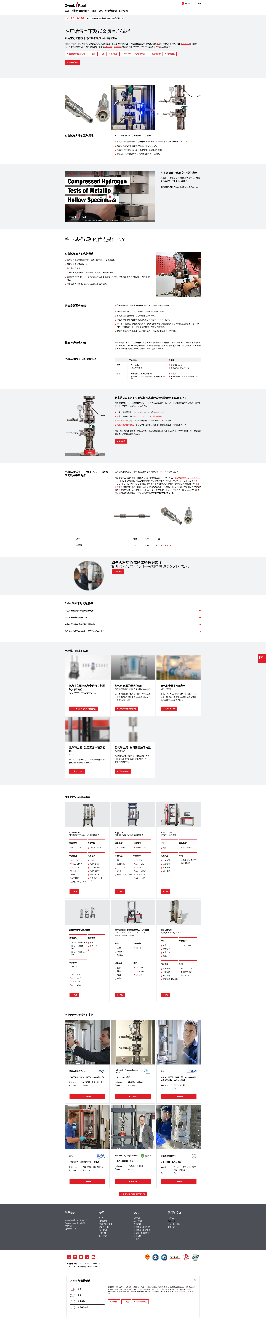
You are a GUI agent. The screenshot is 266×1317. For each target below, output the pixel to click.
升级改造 (114, 54)
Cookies (96, 1264)
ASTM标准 (138, 1221)
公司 (101, 11)
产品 (75, 891)
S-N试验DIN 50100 (141, 1233)
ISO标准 (137, 1218)
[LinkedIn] (69, 1258)
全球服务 (103, 1233)
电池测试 (137, 1224)
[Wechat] (93, 1258)
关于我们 (103, 1230)
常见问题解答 (156, 54)
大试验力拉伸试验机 (154, 416)
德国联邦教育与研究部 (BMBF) (187, 478)
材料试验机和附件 (81, 11)
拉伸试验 (108, 47)
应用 (67, 11)
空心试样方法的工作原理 (77, 54)
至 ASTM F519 (78, 771)
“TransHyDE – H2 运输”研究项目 (134, 54)
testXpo (171, 1218)
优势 (103, 54)
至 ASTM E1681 (170, 709)
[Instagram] (87, 1258)
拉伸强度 (137, 1236)
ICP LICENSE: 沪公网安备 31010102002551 (83, 1267)
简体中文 (188, 3)
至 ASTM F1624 (124, 771)
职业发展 (103, 1236)
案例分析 (171, 1227)
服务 (94, 11)
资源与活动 (111, 11)
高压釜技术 (185, 44)
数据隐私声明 (72, 1264)
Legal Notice (85, 1264)
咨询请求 (122, 441)
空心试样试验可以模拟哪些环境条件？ (81, 624)
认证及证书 (104, 1227)
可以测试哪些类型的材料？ (76, 618)
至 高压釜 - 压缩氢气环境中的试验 (84, 709)
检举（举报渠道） (106, 1224)
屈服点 (136, 1239)
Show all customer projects (134, 1194)
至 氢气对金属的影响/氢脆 (127, 709)
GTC (101, 1218)
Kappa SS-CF (159, 412)
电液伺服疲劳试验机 (125, 425)
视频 (93, 54)
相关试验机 (171, 54)
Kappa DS (138, 412)
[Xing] (75, 1258)
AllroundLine (139, 416)
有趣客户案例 (73, 62)
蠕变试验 (117, 47)
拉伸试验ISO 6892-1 (142, 1230)
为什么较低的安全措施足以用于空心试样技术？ (84, 631)
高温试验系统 (122, 421)
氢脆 (158, 44)
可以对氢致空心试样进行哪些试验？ (80, 611)
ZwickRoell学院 (174, 1224)
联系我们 (119, 572)
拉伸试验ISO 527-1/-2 (142, 1227)
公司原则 (103, 1221)
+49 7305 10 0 (70, 1229)
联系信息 (123, 11)
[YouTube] (81, 1258)
